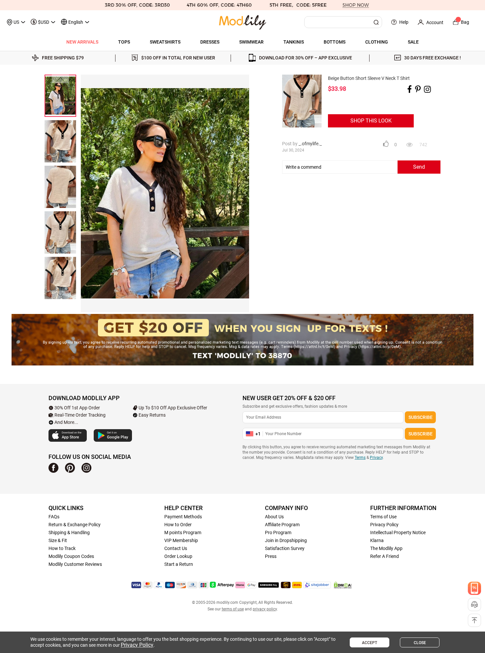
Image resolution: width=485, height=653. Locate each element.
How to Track (62, 548)
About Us (274, 516)
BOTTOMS (334, 42)
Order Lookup (178, 556)
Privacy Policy (384, 524)
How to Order (178, 524)
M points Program (182, 532)
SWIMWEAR (251, 42)
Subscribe (420, 417)
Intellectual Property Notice (398, 532)
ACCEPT (369, 642)
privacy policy (265, 609)
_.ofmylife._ (310, 143)
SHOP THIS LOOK (371, 121)
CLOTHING (376, 42)
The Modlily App (386, 548)
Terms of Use (383, 516)
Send (419, 167)
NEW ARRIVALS (82, 42)
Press (270, 556)
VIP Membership (181, 540)
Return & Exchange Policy (74, 524)
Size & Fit (57, 540)
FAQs (53, 516)
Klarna (377, 540)
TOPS (124, 42)
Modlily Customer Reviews (75, 564)
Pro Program (278, 532)
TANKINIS (293, 42)
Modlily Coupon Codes (71, 556)
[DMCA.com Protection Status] (343, 585)
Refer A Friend (384, 556)
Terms (360, 457)
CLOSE (420, 642)
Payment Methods (183, 516)
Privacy (376, 457)
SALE (413, 42)
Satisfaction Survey (285, 548)
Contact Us (175, 548)
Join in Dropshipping (286, 540)
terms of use (233, 609)
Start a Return (178, 564)
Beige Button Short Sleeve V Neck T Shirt (369, 78)
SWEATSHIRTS (165, 42)
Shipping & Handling (69, 532)
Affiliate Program (282, 524)
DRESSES (209, 42)
